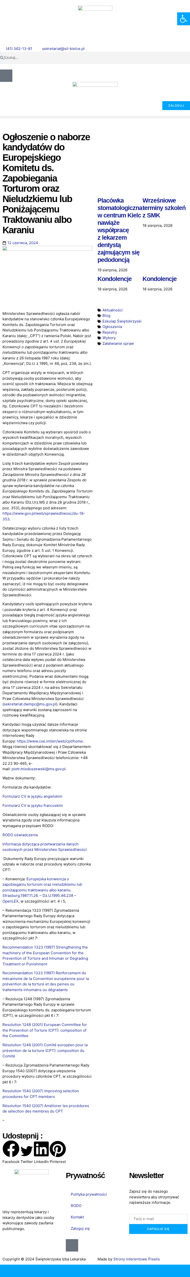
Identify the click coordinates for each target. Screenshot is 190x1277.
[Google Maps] (118, 1271)
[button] (95, 117)
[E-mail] (71, 1271)
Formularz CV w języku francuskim (32, 805)
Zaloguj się (80, 1228)
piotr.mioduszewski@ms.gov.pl (39, 768)
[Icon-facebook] (6, 76)
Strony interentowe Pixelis (136, 1259)
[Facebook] (166, 1271)
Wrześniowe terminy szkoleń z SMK (164, 208)
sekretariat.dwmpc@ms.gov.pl (30, 704)
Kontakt (77, 1217)
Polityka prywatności (89, 1194)
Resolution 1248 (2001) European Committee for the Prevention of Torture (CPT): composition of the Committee (44, 1030)
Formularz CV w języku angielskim (32, 796)
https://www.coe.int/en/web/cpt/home (50, 741)
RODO (76, 1205)
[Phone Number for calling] (24, 1271)
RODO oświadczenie (20, 835)
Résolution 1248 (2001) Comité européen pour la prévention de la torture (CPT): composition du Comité (45, 1050)
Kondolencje (114, 278)
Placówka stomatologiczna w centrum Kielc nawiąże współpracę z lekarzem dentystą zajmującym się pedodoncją (119, 230)
